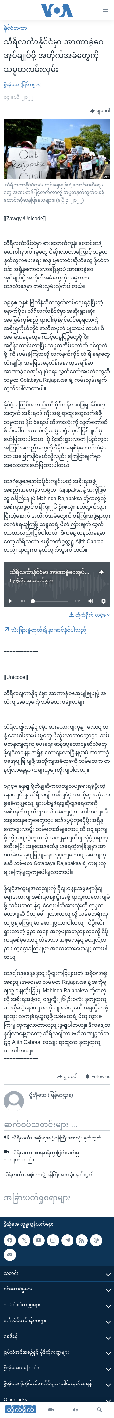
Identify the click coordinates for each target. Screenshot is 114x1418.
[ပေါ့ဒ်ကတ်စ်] (96, 1240)
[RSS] (82, 1240)
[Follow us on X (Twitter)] (24, 1240)
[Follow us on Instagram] (53, 1240)
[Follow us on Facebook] (10, 1240)
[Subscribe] (10, 1255)
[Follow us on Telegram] (67, 1240)
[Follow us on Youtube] (39, 1240)
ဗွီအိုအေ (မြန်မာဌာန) (23, 84)
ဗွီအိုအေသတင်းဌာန (34, 580)
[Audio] (75, 1410)
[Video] (50, 1410)
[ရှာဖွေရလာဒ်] (99, 1410)
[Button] (100, 111)
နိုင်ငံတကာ (15, 28)
